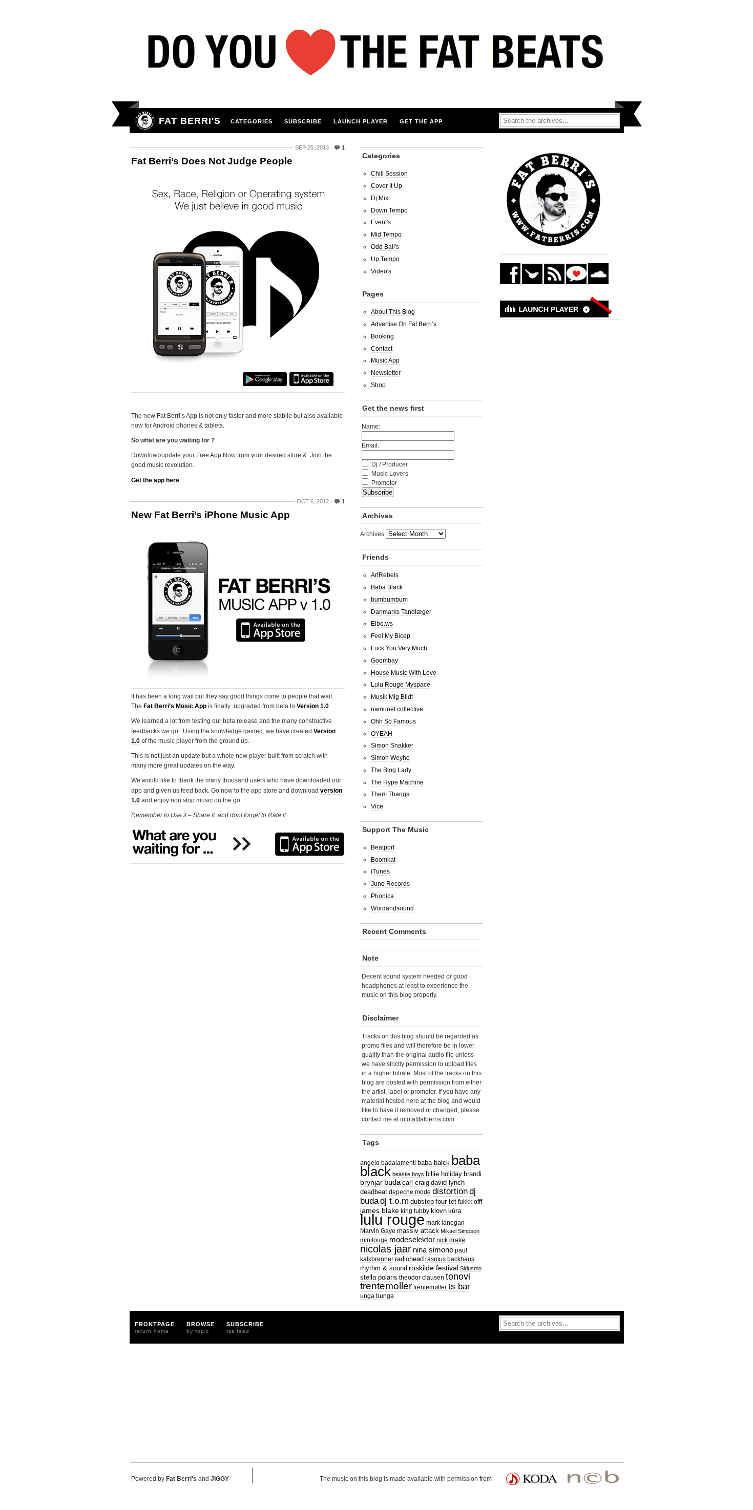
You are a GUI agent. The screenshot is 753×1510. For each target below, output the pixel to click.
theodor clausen (421, 1277)
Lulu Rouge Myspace (400, 684)
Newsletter (386, 372)
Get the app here (155, 480)
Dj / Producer (389, 464)
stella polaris (379, 1277)
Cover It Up (386, 185)
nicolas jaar (385, 1248)
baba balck (433, 1162)
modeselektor (412, 1239)
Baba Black (387, 587)
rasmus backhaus (449, 1259)
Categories (252, 121)
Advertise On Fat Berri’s (403, 324)
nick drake (450, 1240)
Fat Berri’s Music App (174, 706)
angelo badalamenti (388, 1162)
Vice (377, 806)
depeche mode (410, 1191)
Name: (371, 426)
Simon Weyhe (390, 757)
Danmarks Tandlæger (401, 611)
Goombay (384, 660)
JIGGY (220, 1478)
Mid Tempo (386, 234)
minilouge (374, 1240)
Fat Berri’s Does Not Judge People (211, 161)
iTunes (380, 871)
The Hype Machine (397, 782)
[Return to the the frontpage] (142, 120)
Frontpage (155, 1327)
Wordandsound (392, 908)
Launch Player (360, 121)
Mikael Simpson (460, 1231)
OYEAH (381, 733)
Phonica (382, 896)
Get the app (421, 121)
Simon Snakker (392, 745)
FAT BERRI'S (190, 121)
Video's (381, 271)
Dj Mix (379, 198)
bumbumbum (389, 599)
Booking (382, 336)
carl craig (415, 1182)
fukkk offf (470, 1201)
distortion (450, 1191)
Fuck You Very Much (399, 648)
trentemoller (386, 1286)
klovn (439, 1211)
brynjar (371, 1182)
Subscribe (303, 121)
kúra (454, 1211)
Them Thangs (390, 794)
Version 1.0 (313, 706)
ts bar (459, 1286)
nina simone (433, 1249)
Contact (381, 348)
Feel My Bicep (390, 636)
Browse (200, 1327)
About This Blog (393, 311)
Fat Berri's (181, 1478)
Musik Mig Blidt (392, 696)
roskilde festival (433, 1268)
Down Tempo (389, 210)
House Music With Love (403, 672)
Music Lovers (389, 473)
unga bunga (377, 1295)
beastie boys (408, 1174)
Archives (372, 534)
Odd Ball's (385, 246)
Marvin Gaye (377, 1230)
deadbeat (373, 1192)
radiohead (409, 1259)
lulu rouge (392, 1219)
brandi (473, 1174)
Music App (385, 360)
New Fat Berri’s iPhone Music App (210, 514)
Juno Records (390, 883)
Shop (378, 385)
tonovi (458, 1276)
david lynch (448, 1182)
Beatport (382, 847)
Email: (370, 445)
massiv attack (418, 1231)
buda (392, 1182)
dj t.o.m (394, 1201)
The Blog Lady (391, 770)
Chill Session (389, 173)
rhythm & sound (383, 1268)
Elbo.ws (382, 623)
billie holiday (444, 1174)
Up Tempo (385, 259)
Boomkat (383, 859)
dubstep (422, 1201)
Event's (381, 222)
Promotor (384, 482)
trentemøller (430, 1287)
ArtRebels (385, 575)
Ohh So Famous (393, 721)
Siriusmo (471, 1268)
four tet (445, 1201)
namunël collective (397, 709)
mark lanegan (445, 1222)
